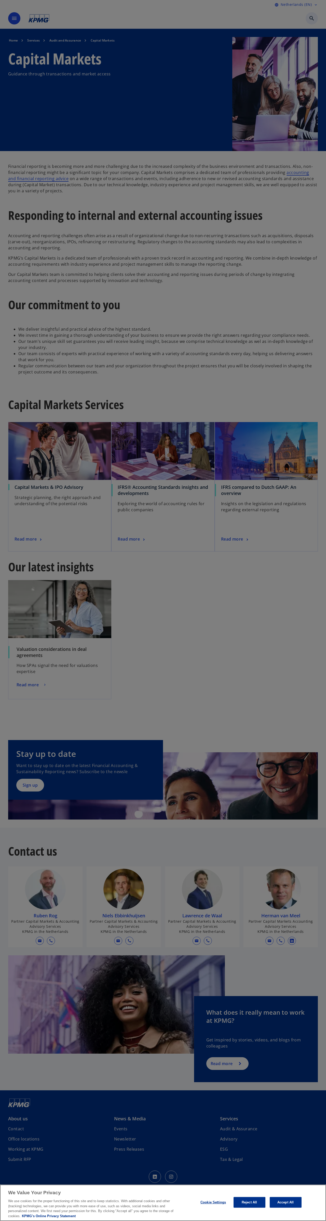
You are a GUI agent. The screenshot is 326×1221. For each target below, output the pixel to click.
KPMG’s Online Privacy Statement (49, 1216)
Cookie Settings (213, 1202)
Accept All (285, 1202)
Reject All (249, 1202)
